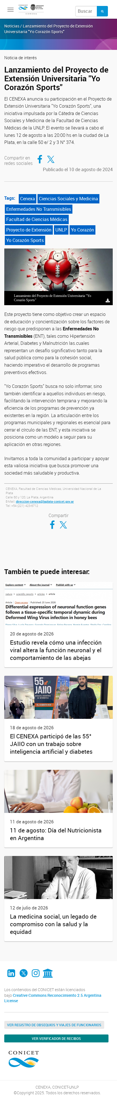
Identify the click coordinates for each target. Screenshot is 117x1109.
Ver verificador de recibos (56, 1038)
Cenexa (27, 199)
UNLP (61, 230)
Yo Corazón (82, 230)
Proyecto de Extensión (28, 230)
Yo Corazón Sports (25, 240)
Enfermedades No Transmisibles (38, 209)
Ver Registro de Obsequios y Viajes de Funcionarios (54, 1025)
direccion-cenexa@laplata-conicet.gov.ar (45, 501)
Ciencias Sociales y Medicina (68, 199)
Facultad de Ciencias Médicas (36, 219)
